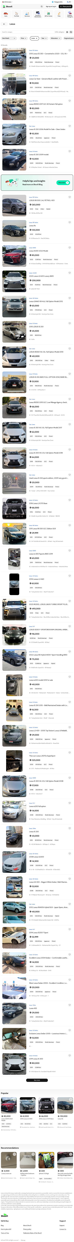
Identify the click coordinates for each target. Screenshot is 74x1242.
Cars (30, 126)
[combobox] (60, 32)
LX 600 (35, 273)
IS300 (34, 247)
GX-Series (35, 298)
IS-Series (35, 151)
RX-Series (35, 75)
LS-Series (35, 576)
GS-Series (35, 853)
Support (62, 1225)
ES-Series (35, 50)
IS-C (34, 803)
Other (34, 828)
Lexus (30, 50)
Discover (62, 183)
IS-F (34, 626)
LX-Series (35, 500)
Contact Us (63, 1229)
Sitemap (23, 1240)
